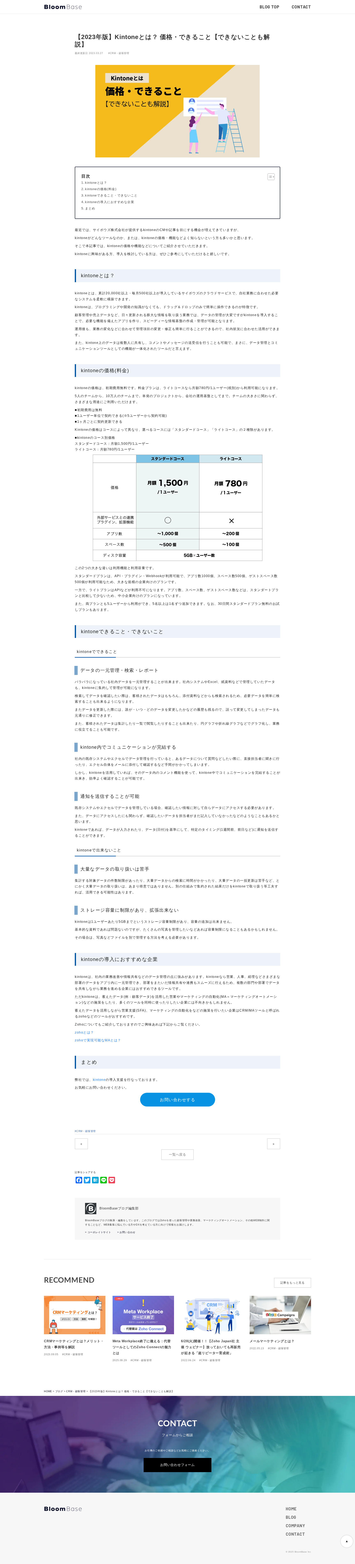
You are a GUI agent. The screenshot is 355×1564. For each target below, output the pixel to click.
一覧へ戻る (177, 1154)
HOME (291, 1508)
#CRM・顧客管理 (118, 53)
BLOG (291, 1517)
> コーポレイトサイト (98, 1232)
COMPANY (295, 1525)
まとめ (90, 208)
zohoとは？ (84, 1032)
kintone (99, 1079)
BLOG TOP (269, 6)
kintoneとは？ (96, 182)
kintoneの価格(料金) (100, 189)
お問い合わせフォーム (177, 1465)
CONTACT (301, 6)
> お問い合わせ (126, 1232)
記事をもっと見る (292, 1282)
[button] (269, 176)
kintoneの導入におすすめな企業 (109, 202)
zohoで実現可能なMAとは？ (98, 1040)
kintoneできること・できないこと (111, 195)
